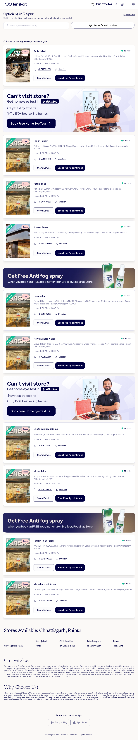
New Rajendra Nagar (44, 338)
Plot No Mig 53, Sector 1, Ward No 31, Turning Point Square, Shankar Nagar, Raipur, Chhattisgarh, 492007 (80, 232)
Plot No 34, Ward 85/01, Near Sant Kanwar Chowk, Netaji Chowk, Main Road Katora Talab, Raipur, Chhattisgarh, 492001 (77, 190)
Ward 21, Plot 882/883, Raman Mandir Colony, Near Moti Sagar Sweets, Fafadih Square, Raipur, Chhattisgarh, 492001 (82, 547)
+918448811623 (44, 202)
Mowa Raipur (40, 471)
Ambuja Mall (40, 51)
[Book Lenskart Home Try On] (69, 110)
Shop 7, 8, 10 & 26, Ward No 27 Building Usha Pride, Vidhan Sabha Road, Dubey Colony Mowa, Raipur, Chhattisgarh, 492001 (79, 477)
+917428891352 (44, 69)
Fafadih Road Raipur (44, 540)
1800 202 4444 (104, 4)
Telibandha (39, 296)
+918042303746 (45, 490)
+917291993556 (44, 357)
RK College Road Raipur (46, 429)
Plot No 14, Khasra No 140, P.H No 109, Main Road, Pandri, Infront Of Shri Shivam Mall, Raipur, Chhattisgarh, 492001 (81, 147)
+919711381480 (44, 159)
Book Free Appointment (70, 78)
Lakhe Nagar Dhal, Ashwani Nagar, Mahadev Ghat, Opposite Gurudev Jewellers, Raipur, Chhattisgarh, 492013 (83, 589)
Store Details (44, 78)
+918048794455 (45, 601)
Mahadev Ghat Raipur (45, 584)
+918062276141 (44, 446)
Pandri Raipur (41, 141)
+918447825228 (45, 244)
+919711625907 (44, 314)
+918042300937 (45, 559)
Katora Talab (40, 183)
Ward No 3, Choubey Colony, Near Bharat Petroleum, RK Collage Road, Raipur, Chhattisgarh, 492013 (79, 434)
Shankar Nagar (41, 227)
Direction (62, 69)
